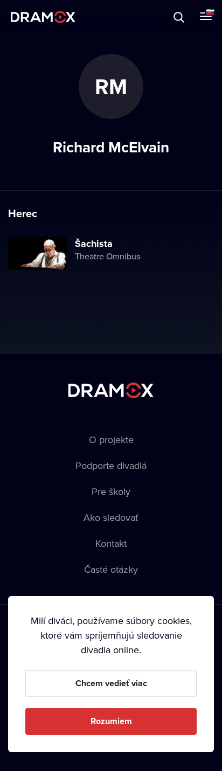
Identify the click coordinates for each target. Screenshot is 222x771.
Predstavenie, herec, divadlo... (108, 17)
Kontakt (111, 543)
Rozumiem (111, 721)
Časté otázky (111, 569)
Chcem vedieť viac (111, 683)
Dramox (43, 17)
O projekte (111, 439)
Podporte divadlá (111, 465)
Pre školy (111, 491)
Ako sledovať (111, 517)
